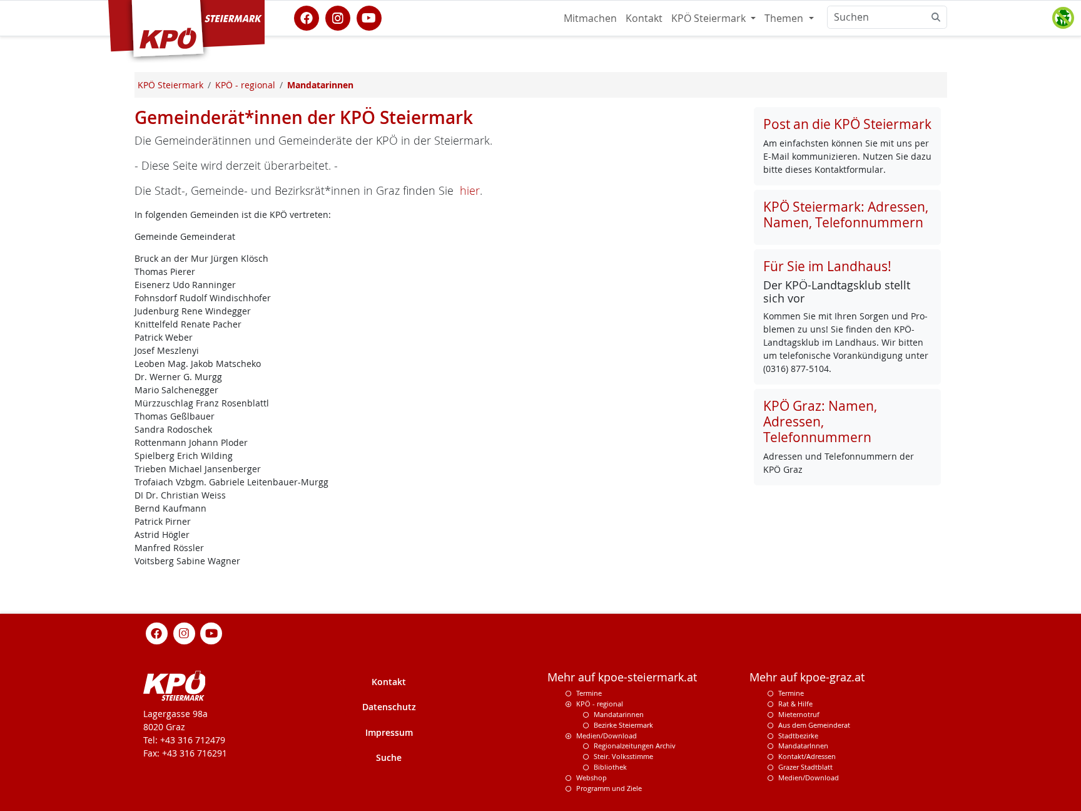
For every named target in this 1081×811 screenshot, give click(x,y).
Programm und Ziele (609, 788)
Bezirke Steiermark (623, 725)
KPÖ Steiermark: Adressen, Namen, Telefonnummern (845, 214)
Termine (589, 693)
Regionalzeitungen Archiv (635, 745)
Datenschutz (389, 707)
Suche (389, 757)
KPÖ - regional (599, 703)
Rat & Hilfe (795, 703)
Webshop (591, 777)
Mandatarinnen (619, 714)
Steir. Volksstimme (623, 756)
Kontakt (644, 18)
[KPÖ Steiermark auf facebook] (306, 17)
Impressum (389, 732)
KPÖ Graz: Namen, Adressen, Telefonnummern (820, 421)
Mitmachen (590, 18)
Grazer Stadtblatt (805, 767)
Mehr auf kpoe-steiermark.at (622, 677)
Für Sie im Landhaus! (827, 266)
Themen (785, 18)
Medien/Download (606, 735)
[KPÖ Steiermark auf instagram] (337, 17)
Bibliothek (610, 767)
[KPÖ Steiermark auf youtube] (369, 17)
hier (470, 190)
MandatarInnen (803, 745)
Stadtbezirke (798, 735)
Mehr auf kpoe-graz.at (807, 677)
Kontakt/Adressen (807, 756)
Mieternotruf (799, 714)
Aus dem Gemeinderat (814, 725)
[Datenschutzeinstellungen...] (1063, 18)
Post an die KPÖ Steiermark (847, 124)
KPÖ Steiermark (709, 18)
